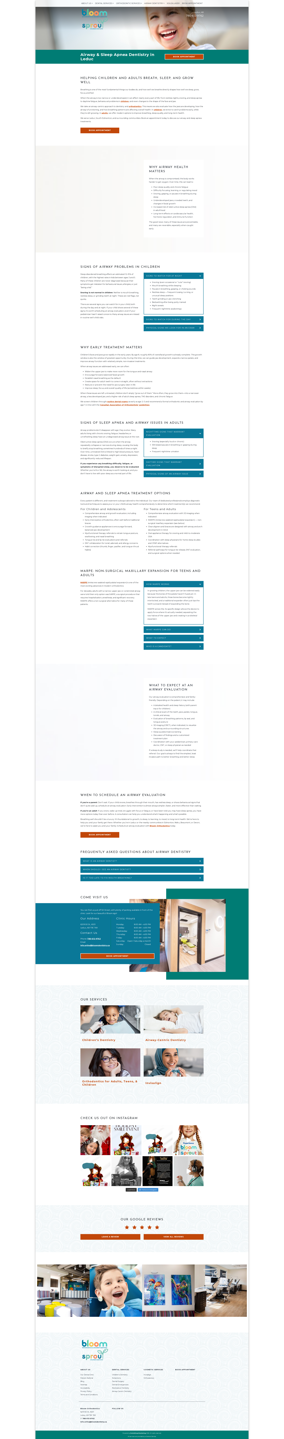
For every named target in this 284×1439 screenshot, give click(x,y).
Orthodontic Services (128, 3)
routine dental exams (117, 402)
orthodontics (135, 106)
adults (105, 113)
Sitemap (83, 1385)
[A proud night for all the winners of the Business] (126, 1171)
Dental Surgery (118, 1381)
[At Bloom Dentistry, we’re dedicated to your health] (189, 1140)
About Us (86, 3)
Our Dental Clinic (87, 1375)
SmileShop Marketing (138, 1433)
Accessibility (85, 1388)
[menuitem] (87, 3)
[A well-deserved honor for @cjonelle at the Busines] (158, 1171)
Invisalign (147, 1375)
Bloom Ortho (156, 826)
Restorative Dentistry (120, 1388)
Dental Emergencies (120, 1385)
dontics (166, 826)
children (125, 101)
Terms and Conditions (89, 1395)
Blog (82, 1381)
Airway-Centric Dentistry (121, 1391)
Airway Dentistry (153, 3)
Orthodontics (149, 1378)
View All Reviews (174, 1237)
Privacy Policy (86, 1391)
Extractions (116, 1378)
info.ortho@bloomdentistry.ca (95, 945)
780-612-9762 (195, 15)
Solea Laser (173, 3)
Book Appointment (192, 3)
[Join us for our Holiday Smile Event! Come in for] (158, 1140)
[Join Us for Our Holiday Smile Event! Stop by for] (95, 1140)
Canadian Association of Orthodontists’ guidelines (125, 405)
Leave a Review (110, 1237)
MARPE (83, 583)
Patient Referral (86, 1378)
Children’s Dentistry (120, 1375)
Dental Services (103, 3)
